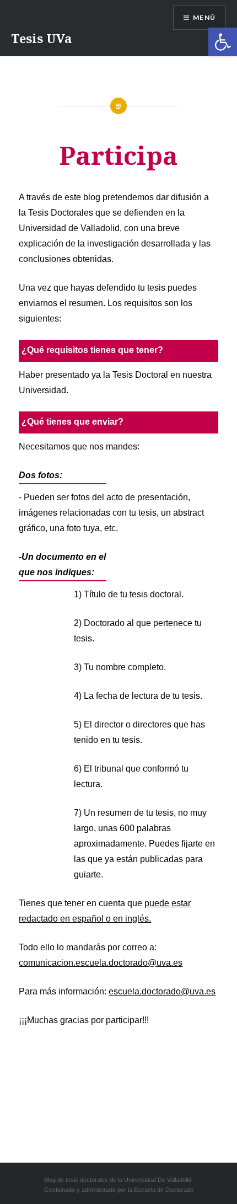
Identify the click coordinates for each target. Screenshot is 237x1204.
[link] (222, 42)
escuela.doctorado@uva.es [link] (162, 991)
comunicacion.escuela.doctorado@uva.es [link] (100, 962)
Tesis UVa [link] (41, 38)
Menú (204, 17)
